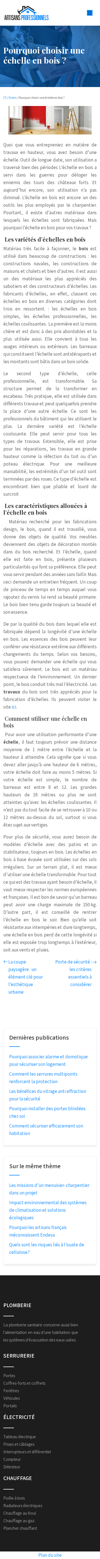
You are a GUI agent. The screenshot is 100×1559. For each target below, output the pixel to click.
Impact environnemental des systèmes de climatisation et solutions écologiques (48, 1210)
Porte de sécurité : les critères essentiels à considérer (73, 973)
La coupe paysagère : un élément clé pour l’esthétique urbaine (25, 977)
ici (13, 707)
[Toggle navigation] (90, 13)
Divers (12, 98)
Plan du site (50, 1555)
